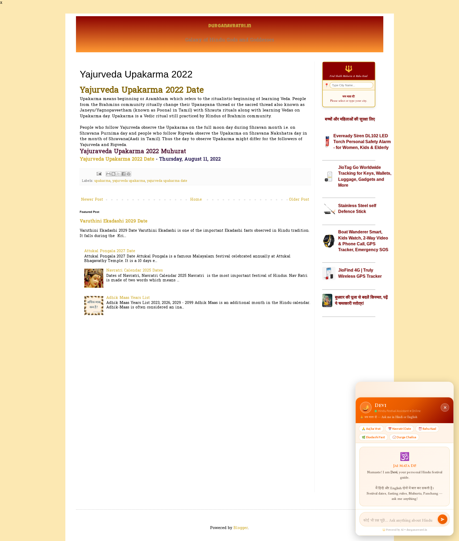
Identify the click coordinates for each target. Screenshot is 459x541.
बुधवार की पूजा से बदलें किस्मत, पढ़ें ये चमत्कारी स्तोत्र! (361, 300)
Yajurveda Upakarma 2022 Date (117, 159)
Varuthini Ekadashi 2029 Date (113, 221)
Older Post (299, 200)
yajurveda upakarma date (167, 181)
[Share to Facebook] (123, 174)
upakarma (102, 181)
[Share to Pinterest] (128, 174)
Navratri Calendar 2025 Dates (134, 270)
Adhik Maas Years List (128, 298)
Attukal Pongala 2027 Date (109, 251)
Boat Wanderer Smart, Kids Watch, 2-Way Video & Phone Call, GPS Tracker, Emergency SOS (363, 241)
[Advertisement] (348, 404)
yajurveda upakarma (128, 181)
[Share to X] (118, 174)
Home (196, 200)
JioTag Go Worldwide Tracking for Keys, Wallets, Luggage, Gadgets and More (364, 176)
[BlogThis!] (113, 174)
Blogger (240, 528)
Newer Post (92, 200)
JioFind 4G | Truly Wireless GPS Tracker (360, 273)
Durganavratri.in (229, 26)
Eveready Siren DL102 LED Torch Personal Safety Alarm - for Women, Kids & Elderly (362, 142)
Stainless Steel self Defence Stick (357, 208)
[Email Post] (99, 173)
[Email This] (108, 174)
